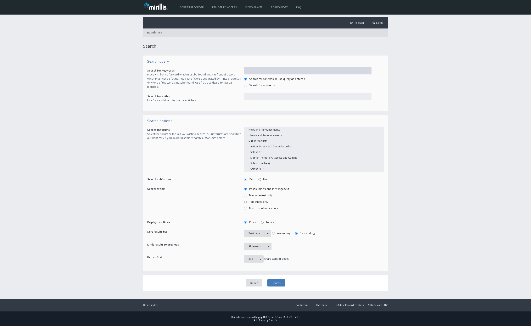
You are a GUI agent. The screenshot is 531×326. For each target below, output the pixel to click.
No (265, 179)
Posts (252, 222)
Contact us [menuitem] (302, 305)
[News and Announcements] (314, 129)
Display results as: (159, 222)
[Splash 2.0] (314, 152)
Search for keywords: (161, 70)
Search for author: (159, 96)
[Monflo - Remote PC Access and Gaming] (314, 158)
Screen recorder (192, 7)
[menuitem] (377, 22)
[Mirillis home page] (156, 6)
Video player (254, 7)
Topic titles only (258, 202)
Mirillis (234, 317)
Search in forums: (158, 130)
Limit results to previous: (163, 244)
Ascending (283, 233)
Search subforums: (159, 179)
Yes (251, 179)
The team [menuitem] (321, 305)
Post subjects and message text (268, 189)
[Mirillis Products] (314, 141)
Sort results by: (157, 231)
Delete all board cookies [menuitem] (349, 305)
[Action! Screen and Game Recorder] (314, 146)
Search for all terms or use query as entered (276, 79)
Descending (307, 233)
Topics (269, 222)
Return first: (155, 257)
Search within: (156, 189)
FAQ (298, 7)
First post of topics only (263, 208)
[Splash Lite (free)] (314, 163)
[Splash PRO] (314, 169)
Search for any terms (262, 85)
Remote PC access (224, 7)
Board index (279, 7)
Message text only (260, 195)
